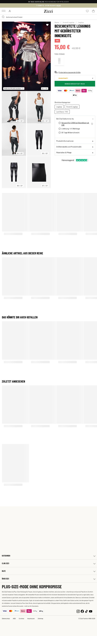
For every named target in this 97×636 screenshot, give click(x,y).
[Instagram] (78, 611)
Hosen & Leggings (69, 22)
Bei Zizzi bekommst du (65, 119)
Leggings (81, 22)
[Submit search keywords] (3, 17)
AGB (14, 618)
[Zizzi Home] (48, 11)
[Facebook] (82, 611)
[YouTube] (90, 611)
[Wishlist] (47, 25)
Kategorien (6, 556)
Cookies (21, 618)
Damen (57, 22)
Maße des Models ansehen (12, 89)
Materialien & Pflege (63, 152)
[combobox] (48, 17)
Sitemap (40, 618)
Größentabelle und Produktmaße (68, 147)
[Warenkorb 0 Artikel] (93, 11)
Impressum (31, 618)
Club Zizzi (5, 563)
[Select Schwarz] (59, 61)
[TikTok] (86, 611)
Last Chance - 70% (62, 112)
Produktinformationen (65, 141)
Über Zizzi (5, 579)
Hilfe (4, 571)
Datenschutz (6, 618)
